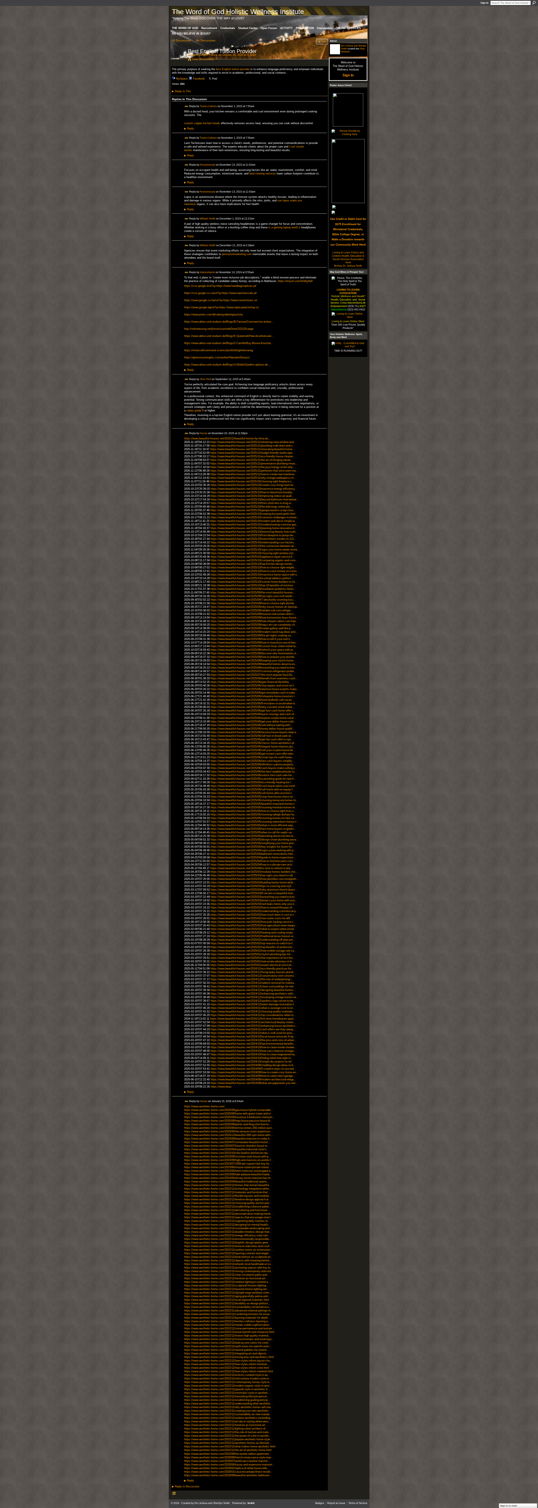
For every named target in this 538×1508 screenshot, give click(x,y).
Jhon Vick (205, 379)
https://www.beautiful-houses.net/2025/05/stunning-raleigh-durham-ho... (254, 814)
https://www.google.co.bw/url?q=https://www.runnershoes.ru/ (220, 300)
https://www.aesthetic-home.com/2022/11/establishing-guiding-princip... (227, 1400)
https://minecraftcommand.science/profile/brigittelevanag (218, 350)
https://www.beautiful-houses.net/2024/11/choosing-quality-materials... (253, 1011)
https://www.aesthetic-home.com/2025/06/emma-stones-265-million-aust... (229, 1127)
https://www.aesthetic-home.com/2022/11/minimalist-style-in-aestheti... (227, 1392)
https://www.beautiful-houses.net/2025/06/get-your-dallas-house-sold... (253, 721)
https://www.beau (221, 1086)
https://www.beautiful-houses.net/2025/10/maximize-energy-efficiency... (254, 488)
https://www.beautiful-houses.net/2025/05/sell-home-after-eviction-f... (252, 793)
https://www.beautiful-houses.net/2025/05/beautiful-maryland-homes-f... (254, 803)
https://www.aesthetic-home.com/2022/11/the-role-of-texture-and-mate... (227, 1432)
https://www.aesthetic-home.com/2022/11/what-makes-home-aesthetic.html (229, 1446)
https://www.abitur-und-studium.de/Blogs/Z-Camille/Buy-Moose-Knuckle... (228, 343)
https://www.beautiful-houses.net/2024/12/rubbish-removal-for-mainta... (253, 982)
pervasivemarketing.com (237, 254)
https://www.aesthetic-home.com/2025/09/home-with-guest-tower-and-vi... (228, 1113)
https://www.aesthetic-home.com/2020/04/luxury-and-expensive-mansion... (229, 1464)
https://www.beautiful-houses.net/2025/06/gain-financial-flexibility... (251, 682)
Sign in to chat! (508, 1505)
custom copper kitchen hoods (202, 123)
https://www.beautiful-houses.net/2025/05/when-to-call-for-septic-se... (252, 832)
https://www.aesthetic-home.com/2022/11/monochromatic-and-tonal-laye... (229, 1339)
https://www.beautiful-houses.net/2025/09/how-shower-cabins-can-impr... (254, 621)
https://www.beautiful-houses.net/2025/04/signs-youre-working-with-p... (253, 850)
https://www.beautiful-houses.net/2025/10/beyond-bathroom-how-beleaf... (255, 499)
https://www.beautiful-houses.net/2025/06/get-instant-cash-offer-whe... (253, 753)
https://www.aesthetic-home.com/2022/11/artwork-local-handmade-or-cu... (228, 1264)
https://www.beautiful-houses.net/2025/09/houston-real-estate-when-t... (253, 614)
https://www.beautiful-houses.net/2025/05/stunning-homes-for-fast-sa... (254, 818)
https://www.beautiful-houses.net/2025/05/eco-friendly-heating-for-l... (252, 782)
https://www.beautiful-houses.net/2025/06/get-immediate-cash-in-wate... (254, 692)
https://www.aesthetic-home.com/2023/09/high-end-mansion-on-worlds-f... (228, 1160)
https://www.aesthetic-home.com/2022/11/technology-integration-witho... (227, 1188)
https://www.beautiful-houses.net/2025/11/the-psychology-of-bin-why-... (253, 467)
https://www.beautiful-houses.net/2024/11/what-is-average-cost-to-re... (253, 1007)
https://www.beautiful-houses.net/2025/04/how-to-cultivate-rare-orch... (253, 864)
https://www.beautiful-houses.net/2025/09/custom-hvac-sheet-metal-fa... (254, 646)
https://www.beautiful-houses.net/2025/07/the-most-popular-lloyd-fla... (253, 674)
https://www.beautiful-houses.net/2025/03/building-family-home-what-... (253, 882)
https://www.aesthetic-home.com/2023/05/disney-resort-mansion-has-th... (228, 1178)
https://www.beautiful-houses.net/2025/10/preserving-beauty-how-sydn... (254, 531)
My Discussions (205, 40)
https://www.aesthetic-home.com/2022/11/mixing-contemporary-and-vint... (228, 1271)
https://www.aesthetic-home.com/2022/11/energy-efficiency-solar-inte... (227, 1235)
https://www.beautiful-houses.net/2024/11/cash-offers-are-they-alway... (253, 1029)
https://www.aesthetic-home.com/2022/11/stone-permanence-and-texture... (229, 1328)
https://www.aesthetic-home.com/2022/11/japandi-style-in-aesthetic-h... (227, 1389)
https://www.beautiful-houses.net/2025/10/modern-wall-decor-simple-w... (253, 521)
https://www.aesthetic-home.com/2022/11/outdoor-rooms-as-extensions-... (229, 1249)
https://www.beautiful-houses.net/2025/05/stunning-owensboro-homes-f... (255, 821)
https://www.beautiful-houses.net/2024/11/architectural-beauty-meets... (253, 1022)
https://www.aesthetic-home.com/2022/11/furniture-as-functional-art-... (226, 1278)
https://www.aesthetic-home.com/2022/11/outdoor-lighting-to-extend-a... (227, 1281)
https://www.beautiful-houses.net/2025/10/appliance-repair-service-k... (253, 556)
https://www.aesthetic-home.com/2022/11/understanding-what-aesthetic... (228, 1403)
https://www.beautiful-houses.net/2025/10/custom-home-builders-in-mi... (254, 581)
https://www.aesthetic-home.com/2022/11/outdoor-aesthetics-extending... (228, 1417)
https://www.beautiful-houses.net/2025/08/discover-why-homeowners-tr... (254, 653)
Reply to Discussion (185, 1486)
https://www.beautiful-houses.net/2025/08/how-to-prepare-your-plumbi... (254, 656)
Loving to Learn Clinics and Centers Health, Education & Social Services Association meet (348, 257)
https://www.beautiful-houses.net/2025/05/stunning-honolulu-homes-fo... (254, 807)
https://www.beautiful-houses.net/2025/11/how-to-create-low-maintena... (253, 474)
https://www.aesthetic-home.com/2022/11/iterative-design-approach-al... (227, 1199)
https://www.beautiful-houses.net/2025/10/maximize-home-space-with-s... (255, 574)
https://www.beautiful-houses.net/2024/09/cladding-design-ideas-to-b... (253, 1065)
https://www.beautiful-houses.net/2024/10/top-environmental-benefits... (253, 1043)
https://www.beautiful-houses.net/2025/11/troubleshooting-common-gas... (255, 524)
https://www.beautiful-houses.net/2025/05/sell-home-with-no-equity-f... (253, 789)
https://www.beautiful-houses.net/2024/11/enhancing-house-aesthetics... (254, 1025)
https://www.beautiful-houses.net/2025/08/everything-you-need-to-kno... (254, 667)
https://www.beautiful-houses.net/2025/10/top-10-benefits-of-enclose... (253, 585)
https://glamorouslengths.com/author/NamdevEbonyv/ (217, 357)
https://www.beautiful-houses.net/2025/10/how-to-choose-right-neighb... (254, 567)
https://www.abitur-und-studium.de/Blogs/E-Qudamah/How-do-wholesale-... (229, 336)
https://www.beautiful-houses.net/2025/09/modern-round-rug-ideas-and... (254, 631)
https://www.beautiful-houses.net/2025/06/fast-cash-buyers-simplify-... (253, 760)
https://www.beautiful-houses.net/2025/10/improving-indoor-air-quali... (252, 495)
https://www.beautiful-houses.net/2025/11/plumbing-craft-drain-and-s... (252, 445)
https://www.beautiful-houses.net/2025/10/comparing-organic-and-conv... (254, 560)
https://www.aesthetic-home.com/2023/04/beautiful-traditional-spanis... (226, 1181)
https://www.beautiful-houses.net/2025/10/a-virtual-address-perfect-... (252, 578)
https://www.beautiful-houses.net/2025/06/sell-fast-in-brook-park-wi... (252, 735)
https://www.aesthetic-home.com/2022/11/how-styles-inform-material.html (228, 1371)
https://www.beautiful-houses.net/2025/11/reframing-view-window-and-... (253, 442)
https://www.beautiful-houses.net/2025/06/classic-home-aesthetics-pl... (254, 743)
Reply (189, 128)
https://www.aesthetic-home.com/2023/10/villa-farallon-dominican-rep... (227, 1152)
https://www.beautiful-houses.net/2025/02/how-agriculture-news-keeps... (254, 925)
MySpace (182, 78)
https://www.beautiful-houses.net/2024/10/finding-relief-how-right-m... (251, 1058)
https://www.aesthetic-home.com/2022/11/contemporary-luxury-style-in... (228, 1382)
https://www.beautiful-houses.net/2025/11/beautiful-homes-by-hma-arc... (227, 438)
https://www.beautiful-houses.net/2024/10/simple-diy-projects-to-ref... (252, 1061)
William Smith (207, 218)
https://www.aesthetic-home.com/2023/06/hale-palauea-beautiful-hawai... (228, 1174)
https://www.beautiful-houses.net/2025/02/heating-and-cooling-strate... (253, 932)
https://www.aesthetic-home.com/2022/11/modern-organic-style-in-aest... (228, 1385)
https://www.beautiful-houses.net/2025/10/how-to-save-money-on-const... (255, 571)
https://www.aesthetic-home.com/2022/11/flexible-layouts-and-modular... (227, 1195)
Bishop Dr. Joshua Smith (348, 265)
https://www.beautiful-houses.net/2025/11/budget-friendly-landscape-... (252, 452)
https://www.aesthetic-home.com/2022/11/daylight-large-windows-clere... (228, 1292)
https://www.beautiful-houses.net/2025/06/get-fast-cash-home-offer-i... (253, 710)
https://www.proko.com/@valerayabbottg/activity (213, 314)
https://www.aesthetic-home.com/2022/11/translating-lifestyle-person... (226, 1396)
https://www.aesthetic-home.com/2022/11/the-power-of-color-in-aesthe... (227, 1435)
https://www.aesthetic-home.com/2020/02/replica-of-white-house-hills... (227, 1468)
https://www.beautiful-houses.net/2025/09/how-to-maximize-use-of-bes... (254, 642)
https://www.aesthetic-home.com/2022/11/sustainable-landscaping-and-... (228, 1228)
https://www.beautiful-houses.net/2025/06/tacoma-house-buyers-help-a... (254, 732)
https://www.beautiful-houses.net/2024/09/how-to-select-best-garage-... (253, 1075)
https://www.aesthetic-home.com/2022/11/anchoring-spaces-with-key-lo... (228, 1267)
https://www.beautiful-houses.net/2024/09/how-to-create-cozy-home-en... (254, 1072)
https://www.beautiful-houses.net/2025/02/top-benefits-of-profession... (253, 947)
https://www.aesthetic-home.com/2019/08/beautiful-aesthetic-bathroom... (228, 1475)
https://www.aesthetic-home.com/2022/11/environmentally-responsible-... (228, 1239)
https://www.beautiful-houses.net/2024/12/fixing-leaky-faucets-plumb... (253, 972)
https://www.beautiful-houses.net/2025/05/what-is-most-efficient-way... (252, 825)
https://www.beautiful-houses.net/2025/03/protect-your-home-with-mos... (254, 900)
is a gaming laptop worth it (284, 227)
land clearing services (262, 173)
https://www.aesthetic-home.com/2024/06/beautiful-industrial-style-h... (226, 1149)
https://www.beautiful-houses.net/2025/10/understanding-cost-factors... (253, 542)
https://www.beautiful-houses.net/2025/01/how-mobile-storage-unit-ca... (254, 950)
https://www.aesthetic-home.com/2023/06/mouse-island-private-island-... (228, 1167)
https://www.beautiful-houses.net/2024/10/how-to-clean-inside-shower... (254, 1047)
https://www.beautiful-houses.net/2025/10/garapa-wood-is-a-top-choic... (253, 510)
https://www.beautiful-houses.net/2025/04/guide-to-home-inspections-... (254, 857)
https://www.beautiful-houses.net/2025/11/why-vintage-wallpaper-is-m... (253, 477)
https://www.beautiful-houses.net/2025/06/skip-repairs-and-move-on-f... (253, 685)
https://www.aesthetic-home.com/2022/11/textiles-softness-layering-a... (227, 1321)
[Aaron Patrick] (178, 60)
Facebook (199, 78)
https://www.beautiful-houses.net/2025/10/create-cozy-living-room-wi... (253, 485)
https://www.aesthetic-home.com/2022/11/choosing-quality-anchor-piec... (228, 1203)
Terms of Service (357, 1503)
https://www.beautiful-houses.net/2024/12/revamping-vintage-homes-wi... (255, 997)
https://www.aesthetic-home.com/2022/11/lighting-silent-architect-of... (226, 1428)
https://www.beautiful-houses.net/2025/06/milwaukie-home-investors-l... (254, 696)
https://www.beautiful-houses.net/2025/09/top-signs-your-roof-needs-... (253, 596)
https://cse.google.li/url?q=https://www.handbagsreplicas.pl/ (220, 285)
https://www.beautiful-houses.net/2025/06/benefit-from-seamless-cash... (254, 678)
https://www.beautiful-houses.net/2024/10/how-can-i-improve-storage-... (254, 1050)
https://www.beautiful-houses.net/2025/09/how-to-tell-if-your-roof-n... (252, 639)
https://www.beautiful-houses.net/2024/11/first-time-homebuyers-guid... (253, 1018)
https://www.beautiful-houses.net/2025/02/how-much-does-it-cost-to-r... (253, 914)
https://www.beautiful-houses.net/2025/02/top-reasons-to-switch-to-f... (253, 943)
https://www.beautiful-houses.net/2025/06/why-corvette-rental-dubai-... (253, 707)
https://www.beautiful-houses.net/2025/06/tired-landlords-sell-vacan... (252, 699)
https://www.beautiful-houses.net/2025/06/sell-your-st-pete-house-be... (253, 750)
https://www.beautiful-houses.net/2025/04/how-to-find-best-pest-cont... (252, 861)
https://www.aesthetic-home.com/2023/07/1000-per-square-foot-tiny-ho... (228, 1163)
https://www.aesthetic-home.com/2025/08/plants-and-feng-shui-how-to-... (228, 1124)
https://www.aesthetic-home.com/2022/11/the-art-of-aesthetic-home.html (228, 1450)
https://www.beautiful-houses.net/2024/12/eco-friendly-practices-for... (252, 968)
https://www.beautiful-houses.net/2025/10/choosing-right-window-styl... (253, 553)
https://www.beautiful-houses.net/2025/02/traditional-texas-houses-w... (253, 936)
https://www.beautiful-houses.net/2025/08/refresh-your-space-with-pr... (253, 649)
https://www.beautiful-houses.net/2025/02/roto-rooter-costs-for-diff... (252, 918)
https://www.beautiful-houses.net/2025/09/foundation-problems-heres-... (254, 588)
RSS (174, 1493)
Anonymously (207, 164)
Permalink (187, 106)
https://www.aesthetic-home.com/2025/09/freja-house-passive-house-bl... (228, 1120)
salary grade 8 (195, 410)
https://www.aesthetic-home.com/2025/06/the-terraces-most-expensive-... (228, 1131)
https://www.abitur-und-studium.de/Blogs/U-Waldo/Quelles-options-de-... (227, 364)
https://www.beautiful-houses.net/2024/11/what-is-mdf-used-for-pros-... (253, 1033)
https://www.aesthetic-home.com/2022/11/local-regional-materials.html (226, 1299)
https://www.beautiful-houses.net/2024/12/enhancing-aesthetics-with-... (253, 993)
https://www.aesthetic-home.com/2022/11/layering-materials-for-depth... (227, 1317)
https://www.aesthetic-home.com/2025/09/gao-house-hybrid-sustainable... (228, 1110)
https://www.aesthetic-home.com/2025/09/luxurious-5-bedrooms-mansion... (229, 1117)
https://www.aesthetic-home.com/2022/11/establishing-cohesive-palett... (227, 1206)
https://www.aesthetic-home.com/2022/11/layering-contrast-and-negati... (227, 1253)
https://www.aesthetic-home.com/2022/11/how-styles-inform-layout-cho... (228, 1360)
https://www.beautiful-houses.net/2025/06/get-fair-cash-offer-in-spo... (252, 739)
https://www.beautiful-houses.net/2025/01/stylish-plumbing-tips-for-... (252, 954)
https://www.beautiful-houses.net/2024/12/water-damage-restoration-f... (253, 1004)
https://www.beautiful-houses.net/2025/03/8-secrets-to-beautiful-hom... (253, 893)
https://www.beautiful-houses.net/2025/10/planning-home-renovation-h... (253, 528)
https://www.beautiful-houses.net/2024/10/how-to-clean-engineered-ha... (254, 1054)
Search (534, 3)
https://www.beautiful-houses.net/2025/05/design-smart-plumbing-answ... (254, 839)
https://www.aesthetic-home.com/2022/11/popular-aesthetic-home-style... (228, 1439)
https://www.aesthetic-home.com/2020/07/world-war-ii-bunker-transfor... (227, 1461)
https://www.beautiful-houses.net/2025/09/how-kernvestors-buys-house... (255, 617)
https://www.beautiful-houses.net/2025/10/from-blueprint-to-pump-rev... (253, 535)
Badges (319, 1503)
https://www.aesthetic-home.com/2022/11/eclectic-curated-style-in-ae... (227, 1374)
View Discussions (203, 59)
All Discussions (181, 40)
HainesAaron (207, 272)
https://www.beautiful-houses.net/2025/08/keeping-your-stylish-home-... (254, 660)
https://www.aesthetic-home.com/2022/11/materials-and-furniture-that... (227, 1192)
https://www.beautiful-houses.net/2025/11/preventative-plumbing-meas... (254, 463)
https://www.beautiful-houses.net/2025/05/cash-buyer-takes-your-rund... (254, 785)
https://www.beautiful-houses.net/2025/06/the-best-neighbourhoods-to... (254, 771)
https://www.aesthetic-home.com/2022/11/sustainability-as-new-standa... (228, 1414)
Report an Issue (336, 1503)
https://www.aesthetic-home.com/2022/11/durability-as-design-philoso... (227, 1303)
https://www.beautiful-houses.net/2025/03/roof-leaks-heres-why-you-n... (254, 904)
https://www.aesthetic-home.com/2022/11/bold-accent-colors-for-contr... (227, 1342)
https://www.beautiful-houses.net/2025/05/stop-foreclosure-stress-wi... (253, 796)
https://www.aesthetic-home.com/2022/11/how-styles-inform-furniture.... (227, 1364)
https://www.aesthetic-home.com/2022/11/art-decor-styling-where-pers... (227, 1421)
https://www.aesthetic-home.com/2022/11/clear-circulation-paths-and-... (227, 1274)
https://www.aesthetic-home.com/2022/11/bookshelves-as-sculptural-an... (228, 1256)
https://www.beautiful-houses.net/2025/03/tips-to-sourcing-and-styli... (252, 886)
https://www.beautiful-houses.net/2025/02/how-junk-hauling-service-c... (253, 921)
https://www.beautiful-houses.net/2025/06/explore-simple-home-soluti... (253, 717)
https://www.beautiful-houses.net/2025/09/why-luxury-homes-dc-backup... (255, 606)
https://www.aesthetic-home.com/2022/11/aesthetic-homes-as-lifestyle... (228, 1442)
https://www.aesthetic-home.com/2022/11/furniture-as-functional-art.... (226, 1425)
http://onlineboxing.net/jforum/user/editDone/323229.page (218, 328)
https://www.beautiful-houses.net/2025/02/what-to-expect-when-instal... (253, 929)
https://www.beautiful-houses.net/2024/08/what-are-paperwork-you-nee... (254, 1083)
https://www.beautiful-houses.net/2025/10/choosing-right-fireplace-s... (252, 481)
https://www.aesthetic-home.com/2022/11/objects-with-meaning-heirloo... (228, 1260)
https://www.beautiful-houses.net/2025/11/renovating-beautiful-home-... (252, 449)
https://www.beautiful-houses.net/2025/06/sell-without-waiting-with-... (252, 725)
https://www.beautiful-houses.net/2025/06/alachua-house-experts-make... (255, 689)
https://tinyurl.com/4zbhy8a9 (295, 281)
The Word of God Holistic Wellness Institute (238, 12)
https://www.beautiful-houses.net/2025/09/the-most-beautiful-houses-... (253, 592)
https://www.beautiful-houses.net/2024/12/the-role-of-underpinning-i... (252, 979)
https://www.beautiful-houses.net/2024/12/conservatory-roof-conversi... (253, 975)
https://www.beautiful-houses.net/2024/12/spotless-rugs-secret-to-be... (253, 1000)
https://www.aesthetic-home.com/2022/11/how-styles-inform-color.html (226, 1367)
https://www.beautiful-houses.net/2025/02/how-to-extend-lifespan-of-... (253, 907)
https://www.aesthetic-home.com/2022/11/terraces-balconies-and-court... (228, 1246)
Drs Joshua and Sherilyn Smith (212, 1503)
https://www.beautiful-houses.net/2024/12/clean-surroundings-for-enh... (253, 986)
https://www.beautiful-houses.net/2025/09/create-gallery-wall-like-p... (252, 628)
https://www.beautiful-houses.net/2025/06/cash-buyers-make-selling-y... (254, 768)
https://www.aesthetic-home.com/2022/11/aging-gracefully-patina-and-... (227, 1296)
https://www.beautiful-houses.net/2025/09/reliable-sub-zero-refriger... (252, 610)
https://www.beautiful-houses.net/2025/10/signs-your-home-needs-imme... (255, 549)
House (203, 433)
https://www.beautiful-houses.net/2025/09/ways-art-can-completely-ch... (254, 624)
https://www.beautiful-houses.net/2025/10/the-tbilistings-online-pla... (251, 506)
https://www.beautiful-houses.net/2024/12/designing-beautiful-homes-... (254, 990)
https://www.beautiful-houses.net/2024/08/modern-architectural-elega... (253, 1079)
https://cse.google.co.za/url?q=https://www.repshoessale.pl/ (220, 293)
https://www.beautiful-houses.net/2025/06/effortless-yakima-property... (253, 764)
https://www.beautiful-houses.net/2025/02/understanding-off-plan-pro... (253, 939)
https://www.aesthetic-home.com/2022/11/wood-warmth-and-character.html (229, 1332)
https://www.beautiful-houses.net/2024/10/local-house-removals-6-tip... (253, 1036)
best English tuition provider (233, 69)
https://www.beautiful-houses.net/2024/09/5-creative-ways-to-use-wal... (253, 1068)
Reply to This (181, 91)
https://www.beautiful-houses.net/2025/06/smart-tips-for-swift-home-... (253, 757)
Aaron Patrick (209, 54)
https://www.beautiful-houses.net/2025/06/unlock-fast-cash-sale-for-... (253, 775)
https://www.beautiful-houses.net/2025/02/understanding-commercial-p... (254, 911)
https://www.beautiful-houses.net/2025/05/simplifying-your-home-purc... (254, 843)
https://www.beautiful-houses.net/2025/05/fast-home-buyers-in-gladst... (253, 828)
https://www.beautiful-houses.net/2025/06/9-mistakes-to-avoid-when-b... (254, 703)
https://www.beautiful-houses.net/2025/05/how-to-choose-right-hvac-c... (253, 811)
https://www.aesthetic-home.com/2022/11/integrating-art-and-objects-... (227, 1353)
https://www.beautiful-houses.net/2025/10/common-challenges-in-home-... (255, 517)
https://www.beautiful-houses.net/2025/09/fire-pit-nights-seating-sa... (252, 635)
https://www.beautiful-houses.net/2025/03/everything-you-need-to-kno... (254, 896)
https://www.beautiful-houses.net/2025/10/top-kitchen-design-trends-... (253, 563)
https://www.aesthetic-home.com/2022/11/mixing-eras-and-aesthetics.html (229, 1357)
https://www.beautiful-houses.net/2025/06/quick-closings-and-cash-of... (254, 714)
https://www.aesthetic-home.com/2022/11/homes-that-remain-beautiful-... (228, 1185)
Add (324, 41)
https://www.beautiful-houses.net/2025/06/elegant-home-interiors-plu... (253, 746)
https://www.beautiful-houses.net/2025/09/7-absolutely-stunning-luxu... (253, 599)
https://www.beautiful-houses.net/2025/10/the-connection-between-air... (253, 546)
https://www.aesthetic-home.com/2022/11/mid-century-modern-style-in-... (228, 1378)
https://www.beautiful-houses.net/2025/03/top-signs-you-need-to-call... (253, 875)
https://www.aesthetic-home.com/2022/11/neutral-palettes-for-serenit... (226, 1349)
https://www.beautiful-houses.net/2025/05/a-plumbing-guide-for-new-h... (253, 778)
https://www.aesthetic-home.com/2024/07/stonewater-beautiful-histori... (227, 1142)
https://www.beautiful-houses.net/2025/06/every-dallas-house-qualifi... (253, 728)
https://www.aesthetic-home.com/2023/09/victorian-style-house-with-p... (227, 1156)
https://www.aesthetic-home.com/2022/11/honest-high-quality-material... (227, 1335)
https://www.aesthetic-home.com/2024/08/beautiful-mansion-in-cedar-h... (228, 1138)
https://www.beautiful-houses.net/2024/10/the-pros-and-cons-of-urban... (254, 1040)
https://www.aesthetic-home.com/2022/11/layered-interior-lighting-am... (226, 1289)
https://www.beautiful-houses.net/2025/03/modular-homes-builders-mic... (254, 871)
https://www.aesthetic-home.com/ (204, 1106)
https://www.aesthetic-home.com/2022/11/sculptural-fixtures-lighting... (226, 1285)
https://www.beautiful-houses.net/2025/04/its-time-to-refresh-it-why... (251, 868)
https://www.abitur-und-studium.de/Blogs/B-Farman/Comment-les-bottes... (229, 321)
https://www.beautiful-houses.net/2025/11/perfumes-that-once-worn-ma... (254, 470)
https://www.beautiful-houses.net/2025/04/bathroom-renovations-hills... (253, 853)
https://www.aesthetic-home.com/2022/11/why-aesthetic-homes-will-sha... (228, 1407)
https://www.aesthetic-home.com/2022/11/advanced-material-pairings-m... (228, 1310)
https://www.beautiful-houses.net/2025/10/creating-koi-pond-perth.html (253, 513)
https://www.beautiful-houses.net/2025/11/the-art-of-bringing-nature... (251, 459)
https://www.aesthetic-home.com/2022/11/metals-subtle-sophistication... (228, 1324)
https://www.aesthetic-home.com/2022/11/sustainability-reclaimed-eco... (227, 1307)
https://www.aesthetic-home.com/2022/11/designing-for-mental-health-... (227, 1224)
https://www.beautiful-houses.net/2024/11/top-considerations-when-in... (253, 1015)
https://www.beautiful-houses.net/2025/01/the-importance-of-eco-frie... (253, 957)
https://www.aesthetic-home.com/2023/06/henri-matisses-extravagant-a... (228, 1170)
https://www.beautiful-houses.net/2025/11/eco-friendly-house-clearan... (252, 456)
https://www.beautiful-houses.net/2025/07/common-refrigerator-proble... (254, 671)
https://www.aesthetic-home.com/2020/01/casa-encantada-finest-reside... (228, 1471)
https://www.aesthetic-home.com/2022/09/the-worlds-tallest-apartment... (227, 1453)
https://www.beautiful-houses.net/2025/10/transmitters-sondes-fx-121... (254, 538)
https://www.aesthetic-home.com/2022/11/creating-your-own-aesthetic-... (228, 1410)
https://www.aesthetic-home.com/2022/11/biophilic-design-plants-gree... (227, 1242)
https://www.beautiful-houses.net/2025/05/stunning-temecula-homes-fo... (254, 800)
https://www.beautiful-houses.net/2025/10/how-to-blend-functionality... (253, 492)
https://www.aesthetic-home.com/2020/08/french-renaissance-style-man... (229, 1457)
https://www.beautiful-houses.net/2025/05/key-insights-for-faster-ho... (252, 846)
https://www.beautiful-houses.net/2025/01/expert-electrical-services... (252, 965)
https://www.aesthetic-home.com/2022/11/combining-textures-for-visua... (228, 1314)
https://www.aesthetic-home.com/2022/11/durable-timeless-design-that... (228, 1231)
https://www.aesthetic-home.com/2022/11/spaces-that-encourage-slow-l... (228, 1217)
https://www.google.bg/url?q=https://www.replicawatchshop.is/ (221, 307)
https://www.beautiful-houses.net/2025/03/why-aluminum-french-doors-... (254, 889)
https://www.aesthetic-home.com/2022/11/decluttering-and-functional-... (227, 1210)
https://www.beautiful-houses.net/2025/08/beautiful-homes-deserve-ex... (254, 664)
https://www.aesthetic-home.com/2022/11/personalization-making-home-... (229, 1213)
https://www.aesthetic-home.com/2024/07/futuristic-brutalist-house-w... (226, 1145)
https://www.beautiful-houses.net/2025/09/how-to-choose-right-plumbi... (254, 603)
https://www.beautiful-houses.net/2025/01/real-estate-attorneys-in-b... (252, 961)
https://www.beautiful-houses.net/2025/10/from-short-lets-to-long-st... (252, 503)
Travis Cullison (208, 106)
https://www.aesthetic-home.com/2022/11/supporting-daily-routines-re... (227, 1220)
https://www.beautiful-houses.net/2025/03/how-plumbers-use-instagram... (255, 878)
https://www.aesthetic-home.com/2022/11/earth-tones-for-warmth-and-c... (228, 1346)
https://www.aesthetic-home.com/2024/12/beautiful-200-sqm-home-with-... (228, 1135)
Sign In (484, 2)
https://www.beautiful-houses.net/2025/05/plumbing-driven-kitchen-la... (253, 836)
